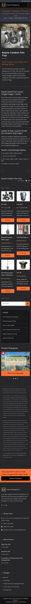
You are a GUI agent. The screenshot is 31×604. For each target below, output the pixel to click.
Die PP (19, 273)
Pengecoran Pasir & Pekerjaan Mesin (13, 583)
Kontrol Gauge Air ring (9, 321)
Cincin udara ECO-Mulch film (11, 329)
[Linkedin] (6, 505)
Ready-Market (21, 602)
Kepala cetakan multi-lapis (6, 238)
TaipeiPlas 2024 (5, 551)
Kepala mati (5, 455)
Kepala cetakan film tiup (21, 18)
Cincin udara (23, 453)
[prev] (2, 171)
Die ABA (19, 204)
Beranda (5, 577)
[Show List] (29, 181)
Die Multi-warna (22, 237)
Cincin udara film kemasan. (11, 317)
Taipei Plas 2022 (6, 544)
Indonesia (27, 1)
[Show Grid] (26, 181)
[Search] (27, 304)
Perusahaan (6, 580)
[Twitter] (4, 505)
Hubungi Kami (21, 455)
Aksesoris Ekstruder (8, 338)
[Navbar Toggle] (28, 5)
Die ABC (4, 204)
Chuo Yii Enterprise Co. (17, 598)
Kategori (11, 18)
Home (5, 18)
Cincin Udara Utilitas (9, 325)
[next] (28, 171)
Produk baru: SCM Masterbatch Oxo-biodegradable (12, 559)
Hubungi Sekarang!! (15, 478)
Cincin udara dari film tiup (11, 586)
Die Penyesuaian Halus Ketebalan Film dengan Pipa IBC (7, 276)
